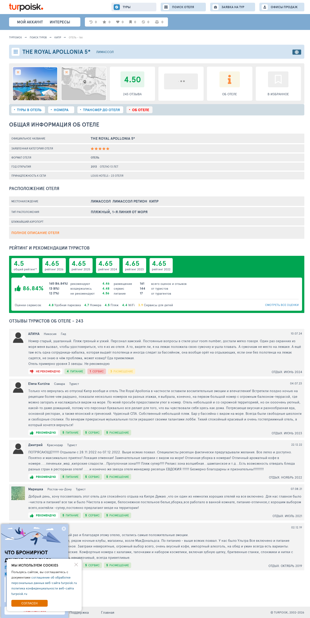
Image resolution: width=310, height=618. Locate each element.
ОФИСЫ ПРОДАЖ (284, 7)
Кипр (57, 37)
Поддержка (79, 612)
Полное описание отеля (35, 232)
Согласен (29, 603)
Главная (107, 612)
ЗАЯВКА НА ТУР (232, 7)
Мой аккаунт (30, 22)
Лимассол (105, 52)
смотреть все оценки (282, 305)
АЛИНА (33, 333)
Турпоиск (15, 37)
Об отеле (140, 109)
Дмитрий (35, 444)
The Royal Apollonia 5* (113, 138)
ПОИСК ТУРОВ (38, 37)
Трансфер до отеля (101, 109)
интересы (60, 22)
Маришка (35, 489)
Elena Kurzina (39, 383)
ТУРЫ (126, 7)
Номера (61, 109)
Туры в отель (29, 109)
